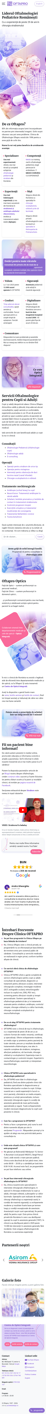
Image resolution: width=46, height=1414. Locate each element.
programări (38, 1410)
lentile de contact (31, 695)
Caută (39, 537)
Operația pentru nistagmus (18, 469)
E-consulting (12, 456)
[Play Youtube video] (23, 810)
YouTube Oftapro (33, 1360)
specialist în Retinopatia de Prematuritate (31, 229)
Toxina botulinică (14, 517)
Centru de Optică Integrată (15, 686)
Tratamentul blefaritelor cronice (20, 514)
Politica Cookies (30, 1374)
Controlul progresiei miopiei (19, 505)
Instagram (30, 1367)
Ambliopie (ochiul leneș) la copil (21, 490)
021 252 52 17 (15, 1373)
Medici (28, 160)
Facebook (30, 1364)
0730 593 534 (8, 1375)
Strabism (30, 790)
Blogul (7, 773)
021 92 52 (5, 1373)
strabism (6, 178)
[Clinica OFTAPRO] (17, 4)
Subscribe (36, 851)
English (39, 4)
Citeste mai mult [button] (11, 908)
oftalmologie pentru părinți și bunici (19, 267)
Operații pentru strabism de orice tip (22, 466)
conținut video (14, 777)
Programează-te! (34, 572)
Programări (17, 1130)
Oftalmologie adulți (15, 453)
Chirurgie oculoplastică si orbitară (21, 478)
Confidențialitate (30, 1371)
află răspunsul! (34, 387)
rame (6, 695)
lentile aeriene (16, 695)
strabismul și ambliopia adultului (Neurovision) (11, 211)
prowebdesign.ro (12, 1405)
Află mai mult (35, 736)
